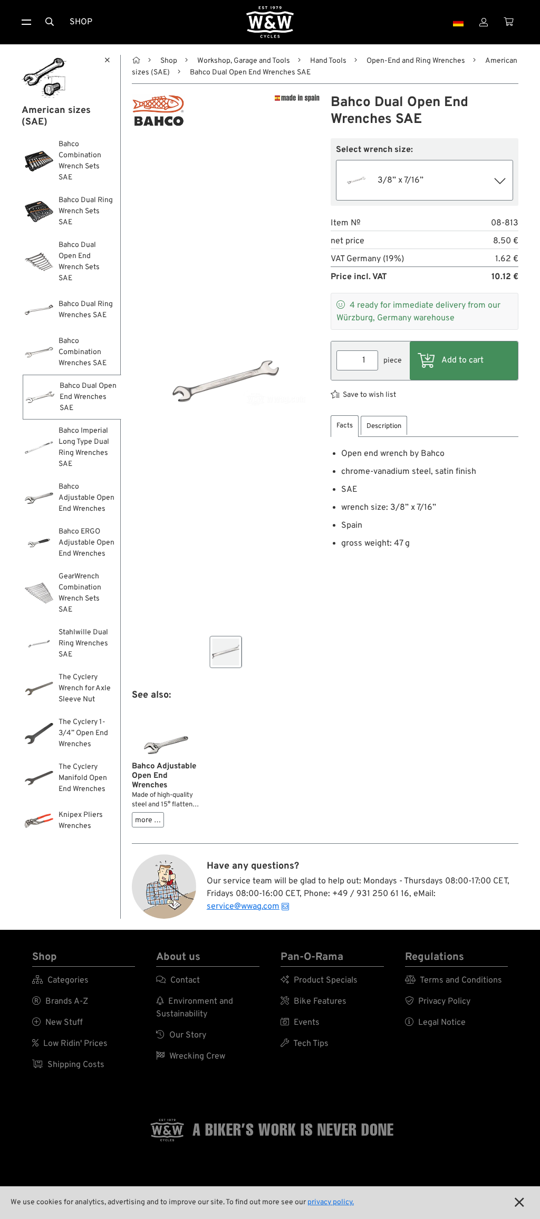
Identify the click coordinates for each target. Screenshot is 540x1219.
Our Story (181, 1035)
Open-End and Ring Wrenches (416, 60)
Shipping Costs (68, 1065)
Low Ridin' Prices (70, 1044)
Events (300, 1022)
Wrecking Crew (190, 1056)
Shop (81, 22)
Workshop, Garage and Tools (243, 60)
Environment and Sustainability (194, 1008)
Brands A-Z (60, 1001)
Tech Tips (305, 1044)
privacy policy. (330, 1202)
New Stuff (57, 1022)
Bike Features (313, 1001)
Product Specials (319, 980)
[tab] (345, 426)
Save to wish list (369, 395)
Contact (178, 980)
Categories (60, 980)
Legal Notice (435, 1022)
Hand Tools (328, 60)
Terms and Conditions (453, 980)
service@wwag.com (243, 906)
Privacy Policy (437, 1001)
